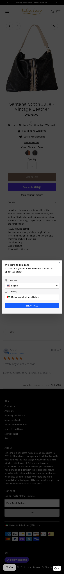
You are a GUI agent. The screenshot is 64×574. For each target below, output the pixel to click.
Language (13, 280)
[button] (57, 568)
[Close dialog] (60, 263)
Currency (13, 291)
